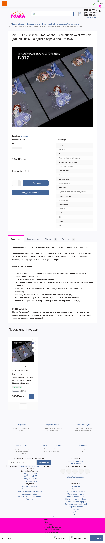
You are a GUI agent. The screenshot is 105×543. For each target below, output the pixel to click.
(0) (19, 143)
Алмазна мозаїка (29, 494)
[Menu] (4, 3)
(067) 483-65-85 (90, 12)
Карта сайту (76, 509)
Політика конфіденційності (31, 466)
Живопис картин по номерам (29, 491)
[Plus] (19, 181)
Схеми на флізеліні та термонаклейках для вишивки (61, 24)
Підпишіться (44, 463)
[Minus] (19, 184)
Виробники (75, 512)
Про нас (75, 489)
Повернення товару (75, 496)
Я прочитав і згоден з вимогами (30, 467)
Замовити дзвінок (90, 18)
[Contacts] (94, 3)
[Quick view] (34, 341)
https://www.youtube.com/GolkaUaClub (75, 471)
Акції (75, 514)
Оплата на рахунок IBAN (75, 499)
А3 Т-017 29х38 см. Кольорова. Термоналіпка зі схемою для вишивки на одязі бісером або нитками (22, 377)
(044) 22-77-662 (90, 10)
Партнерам (75, 486)
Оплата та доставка (75, 494)
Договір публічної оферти (75, 502)
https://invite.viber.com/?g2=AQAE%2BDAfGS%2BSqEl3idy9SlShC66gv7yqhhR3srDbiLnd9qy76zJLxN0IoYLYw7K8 (81, 471)
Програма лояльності (76, 491)
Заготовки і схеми (33, 24)
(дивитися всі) (78, 140)
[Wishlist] (34, 345)
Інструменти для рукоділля (29, 496)
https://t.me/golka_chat (87, 471)
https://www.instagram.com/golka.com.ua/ (68, 471)
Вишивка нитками (29, 489)
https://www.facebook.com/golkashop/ (62, 471)
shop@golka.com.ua (75, 477)
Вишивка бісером (18, 24)
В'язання (29, 499)
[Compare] (34, 350)
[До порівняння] (78, 538)
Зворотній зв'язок (75, 507)
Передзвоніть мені (29, 481)
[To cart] (31, 396)
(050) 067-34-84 (90, 15)
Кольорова (24, 136)
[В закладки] (59, 538)
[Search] (34, 13)
